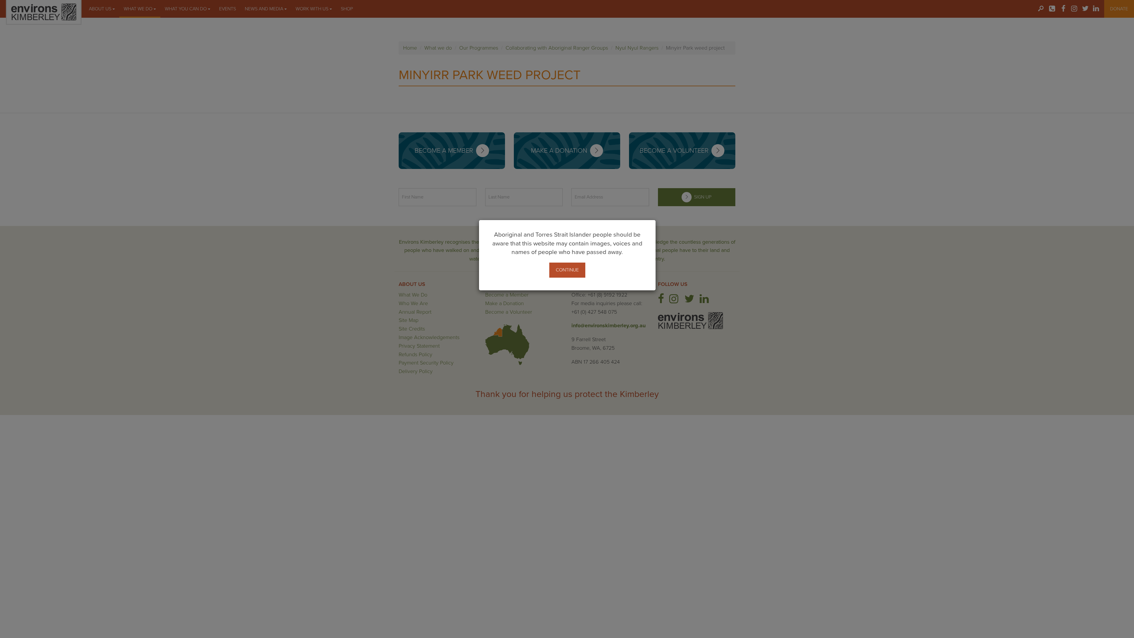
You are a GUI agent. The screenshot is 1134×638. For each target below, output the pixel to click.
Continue (567, 270)
